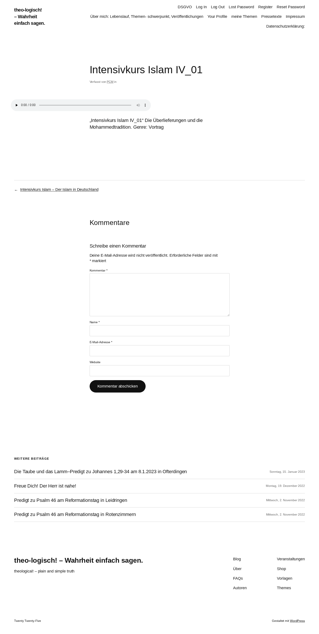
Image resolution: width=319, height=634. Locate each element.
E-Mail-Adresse (101, 342)
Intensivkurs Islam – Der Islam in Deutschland (59, 189)
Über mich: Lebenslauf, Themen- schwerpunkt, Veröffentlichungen (146, 16)
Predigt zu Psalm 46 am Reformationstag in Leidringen (70, 500)
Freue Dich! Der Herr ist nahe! (45, 486)
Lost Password (241, 7)
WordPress (297, 620)
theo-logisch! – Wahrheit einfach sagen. (29, 16)
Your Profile (217, 16)
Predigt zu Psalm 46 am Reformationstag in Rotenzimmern (75, 514)
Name (95, 322)
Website (95, 362)
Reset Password (291, 7)
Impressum (295, 16)
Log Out (218, 7)
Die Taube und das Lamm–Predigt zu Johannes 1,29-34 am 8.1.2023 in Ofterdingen (100, 471)
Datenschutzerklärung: (285, 26)
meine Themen (244, 16)
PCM (110, 81)
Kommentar (98, 270)
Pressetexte (271, 16)
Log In (201, 7)
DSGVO (185, 7)
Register (265, 7)
